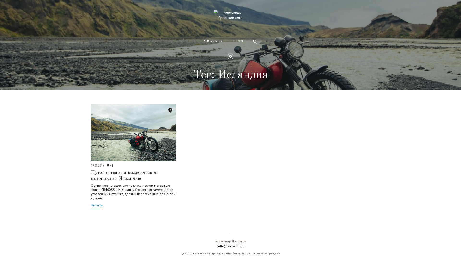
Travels (213, 41)
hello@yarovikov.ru (231, 246)
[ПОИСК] (255, 42)
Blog (238, 41)
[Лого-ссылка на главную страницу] (230, 20)
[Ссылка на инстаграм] (230, 56)
